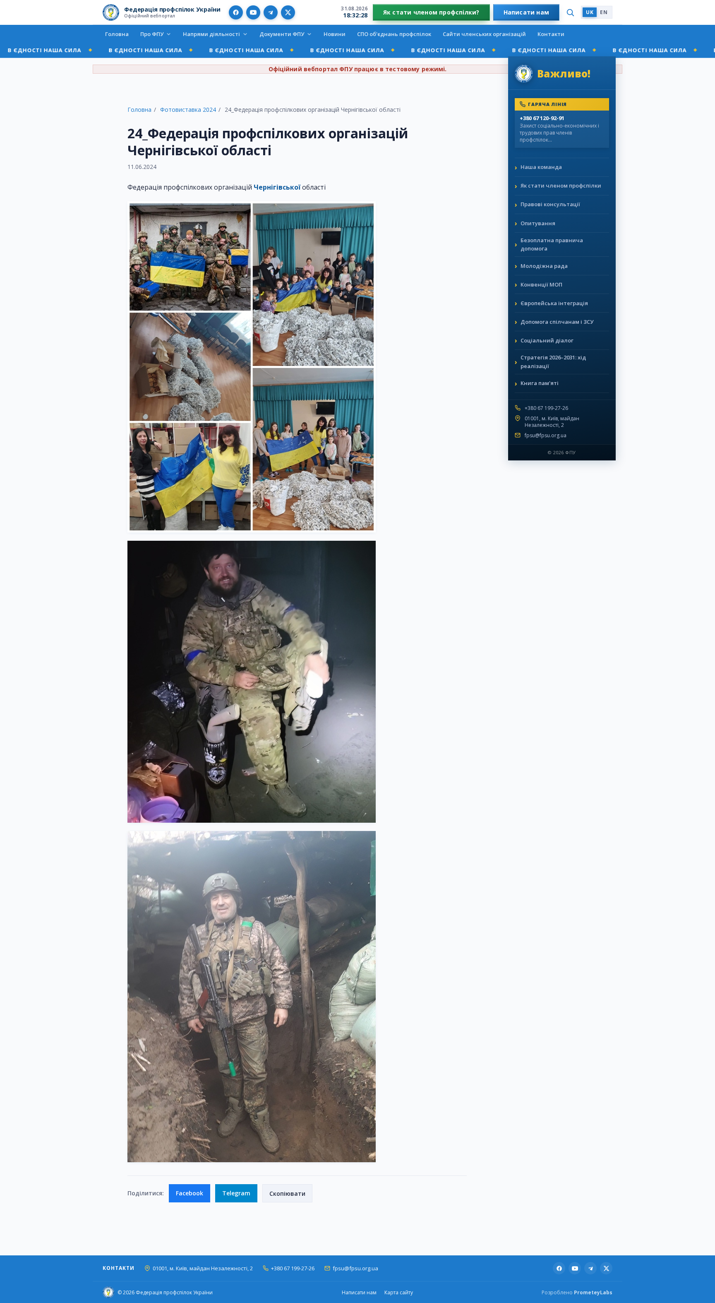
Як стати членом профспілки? (431, 12)
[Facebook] (236, 12)
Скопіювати (287, 1193)
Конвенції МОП (541, 284)
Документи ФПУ (281, 34)
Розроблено (577, 1292)
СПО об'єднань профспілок (394, 34)
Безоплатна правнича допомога (552, 244)
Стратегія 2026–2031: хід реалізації (553, 362)
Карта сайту (398, 1292)
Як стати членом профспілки (561, 185)
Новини (335, 34)
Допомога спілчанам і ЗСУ (557, 321)
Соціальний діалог (547, 340)
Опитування (538, 223)
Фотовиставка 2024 (188, 109)
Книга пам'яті (540, 383)
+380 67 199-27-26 (546, 408)
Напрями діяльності (211, 34)
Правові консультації (550, 204)
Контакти (550, 34)
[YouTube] (253, 12)
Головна (117, 34)
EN (603, 12)
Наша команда (541, 167)
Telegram (236, 1193)
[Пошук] (570, 12)
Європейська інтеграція (554, 303)
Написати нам (526, 12)
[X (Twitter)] (288, 12)
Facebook (189, 1193)
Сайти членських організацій (484, 34)
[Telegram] (271, 12)
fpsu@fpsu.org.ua (545, 435)
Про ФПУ (151, 34)
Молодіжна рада (544, 266)
